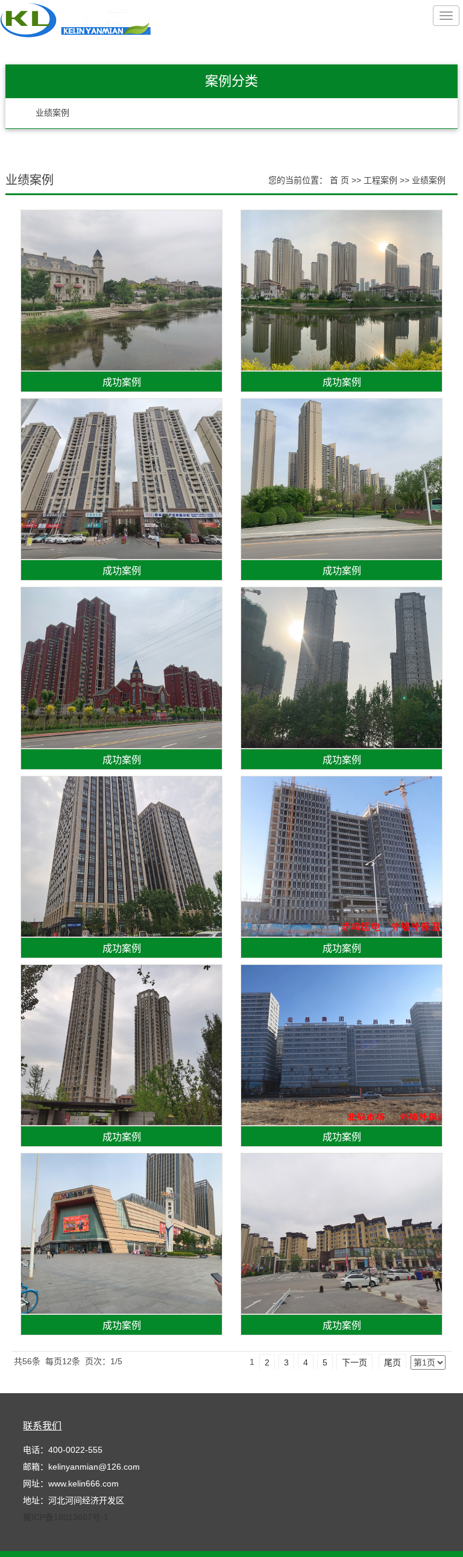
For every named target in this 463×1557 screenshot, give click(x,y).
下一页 (354, 1362)
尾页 (392, 1362)
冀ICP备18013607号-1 (66, 1517)
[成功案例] (121, 290)
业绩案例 (52, 112)
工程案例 (380, 180)
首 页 (339, 180)
